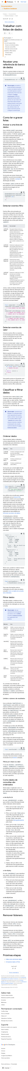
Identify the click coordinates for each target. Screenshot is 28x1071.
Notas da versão (5, 1034)
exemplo (18, 179)
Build (17, 15)
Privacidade (14, 1064)
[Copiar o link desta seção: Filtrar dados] (15, 597)
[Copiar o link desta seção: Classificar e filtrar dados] (11, 393)
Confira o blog (4, 1011)
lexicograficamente (18, 820)
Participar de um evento (6, 1020)
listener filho (17, 497)
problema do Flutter (17, 615)
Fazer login (23, 1)
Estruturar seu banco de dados (11, 513)
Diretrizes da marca (6, 1036)
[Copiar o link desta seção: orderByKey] (12, 870)
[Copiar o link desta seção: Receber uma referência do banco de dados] (14, 67)
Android (3, 1048)
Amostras (3, 1000)
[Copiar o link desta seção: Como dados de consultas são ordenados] (14, 785)
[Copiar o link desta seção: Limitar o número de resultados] (4, 700)
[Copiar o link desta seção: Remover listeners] (4, 918)
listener (15, 757)
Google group (4, 1032)
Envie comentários (9, 22)
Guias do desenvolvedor (7, 995)
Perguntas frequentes (6, 1039)
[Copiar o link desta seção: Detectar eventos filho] (4, 208)
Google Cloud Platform (6, 1055)
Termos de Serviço (5, 1064)
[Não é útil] (12, 19)
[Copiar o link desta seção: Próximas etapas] (22, 955)
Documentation (6, 6)
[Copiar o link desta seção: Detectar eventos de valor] (9, 330)
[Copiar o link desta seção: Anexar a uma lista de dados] (10, 127)
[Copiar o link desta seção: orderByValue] (14, 897)
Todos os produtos (5, 1058)
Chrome (3, 1051)
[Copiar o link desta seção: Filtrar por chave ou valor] (22, 762)
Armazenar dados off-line (13, 962)
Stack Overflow (5, 1029)
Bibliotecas (3, 1002)
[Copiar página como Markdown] (9, 33)
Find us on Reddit (5, 1013)
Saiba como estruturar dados (14, 959)
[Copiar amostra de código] (24, 78)
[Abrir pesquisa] (15, 2)
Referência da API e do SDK (7, 997)
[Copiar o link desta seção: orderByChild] (14, 797)
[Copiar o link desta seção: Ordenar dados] (18, 436)
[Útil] (10, 19)
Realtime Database (10, 9)
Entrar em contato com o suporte (9, 1027)
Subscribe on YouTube (6, 1018)
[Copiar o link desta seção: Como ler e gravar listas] (10, 120)
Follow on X (3, 1016)
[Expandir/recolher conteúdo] (12, 38)
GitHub (3, 1004)
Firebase (5, 14)
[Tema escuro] (21, 78)
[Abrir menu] (2, 2)
